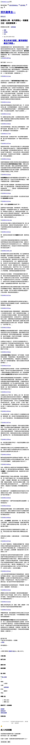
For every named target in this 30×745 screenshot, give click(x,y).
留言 (14, 651)
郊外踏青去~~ (8, 12)
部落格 (5, 32)
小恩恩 (2, 642)
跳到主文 (3, 16)
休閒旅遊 (13, 27)
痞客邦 (10, 651)
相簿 (5, 30)
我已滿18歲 (3, 741)
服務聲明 (17, 723)
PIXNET (7, 721)
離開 (9, 741)
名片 (5, 34)
